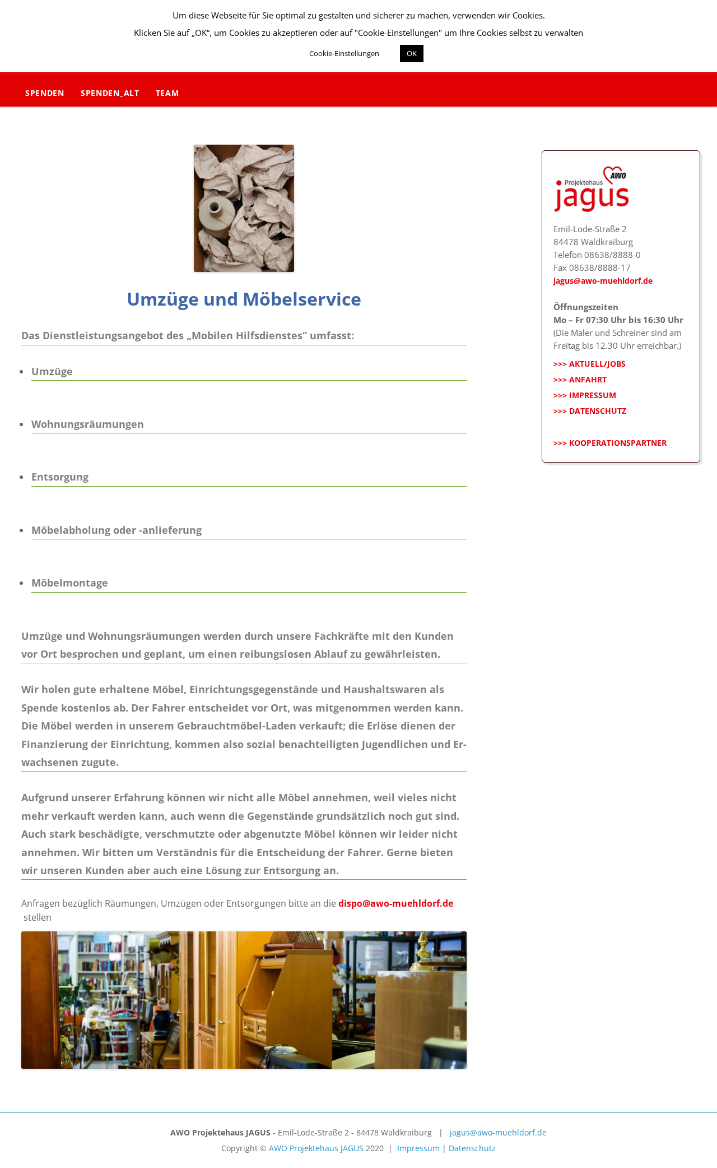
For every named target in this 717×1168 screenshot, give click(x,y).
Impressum (418, 1148)
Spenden (44, 92)
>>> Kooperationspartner (610, 442)
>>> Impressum (584, 395)
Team (167, 92)
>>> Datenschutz (589, 410)
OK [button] (412, 53)
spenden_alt (110, 92)
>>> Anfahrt (580, 379)
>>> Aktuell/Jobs (589, 363)
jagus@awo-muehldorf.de (603, 280)
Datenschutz (472, 1148)
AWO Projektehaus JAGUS (316, 1148)
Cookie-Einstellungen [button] (344, 53)
